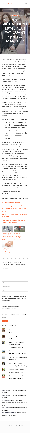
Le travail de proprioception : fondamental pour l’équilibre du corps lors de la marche (18, 236)
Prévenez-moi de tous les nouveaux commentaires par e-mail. (12, 308)
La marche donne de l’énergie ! (11, 202)
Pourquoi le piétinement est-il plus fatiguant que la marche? (15, 30)
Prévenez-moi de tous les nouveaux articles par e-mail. (14, 316)
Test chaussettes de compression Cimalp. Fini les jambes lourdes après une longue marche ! (7, 236)
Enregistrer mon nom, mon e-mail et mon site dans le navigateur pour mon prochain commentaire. (14, 298)
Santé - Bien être (15, 15)
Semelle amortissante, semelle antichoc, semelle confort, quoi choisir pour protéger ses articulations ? (14, 214)
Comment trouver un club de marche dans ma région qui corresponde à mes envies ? (16, 344)
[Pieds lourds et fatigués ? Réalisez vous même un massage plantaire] (7, 244)
